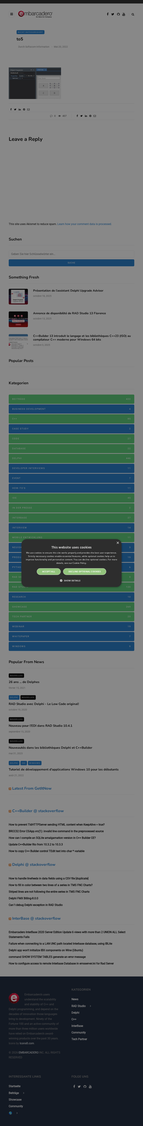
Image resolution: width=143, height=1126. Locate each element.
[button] (71, 580)
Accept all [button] (48, 571)
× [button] (117, 542)
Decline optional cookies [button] (85, 571)
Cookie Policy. (79, 563)
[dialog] (71, 563)
